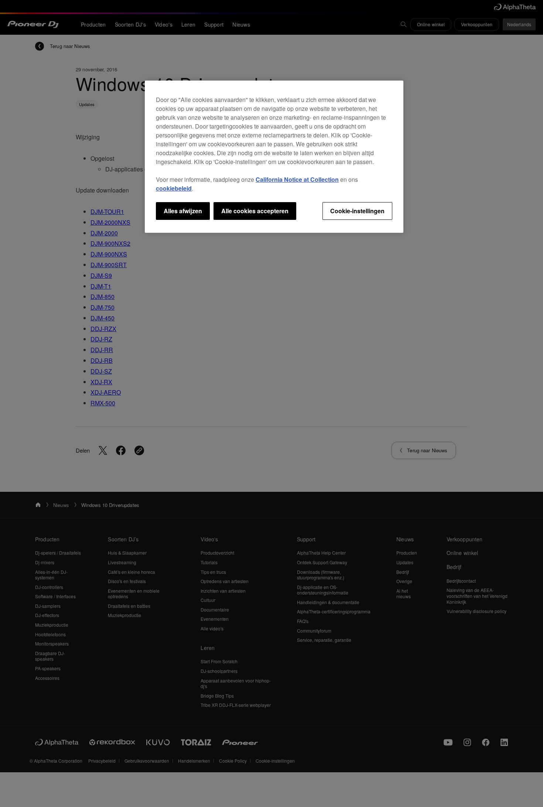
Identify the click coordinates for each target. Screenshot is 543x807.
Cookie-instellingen (357, 211)
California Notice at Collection (297, 179)
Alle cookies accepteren (254, 211)
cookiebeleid (174, 188)
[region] (274, 157)
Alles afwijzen (183, 211)
